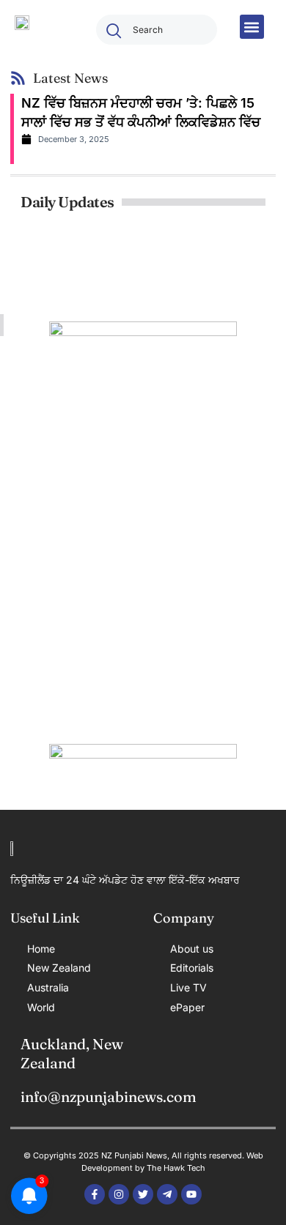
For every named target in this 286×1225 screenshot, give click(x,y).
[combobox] (156, 30)
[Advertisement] (143, 566)
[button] (252, 27)
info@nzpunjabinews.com (109, 1096)
